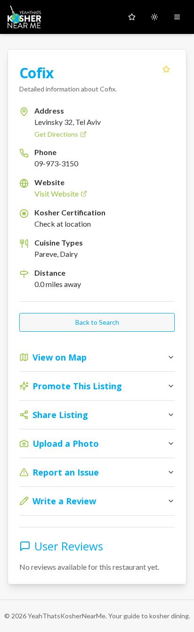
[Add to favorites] (166, 69)
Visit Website (56, 193)
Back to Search (97, 322)
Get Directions (56, 134)
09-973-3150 (56, 163)
